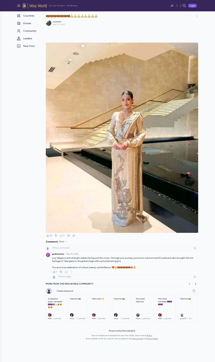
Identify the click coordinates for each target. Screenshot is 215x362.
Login (192, 6)
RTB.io (149, 335)
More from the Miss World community (69, 284)
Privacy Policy (152, 339)
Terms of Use (137, 339)
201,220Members (56, 6)
